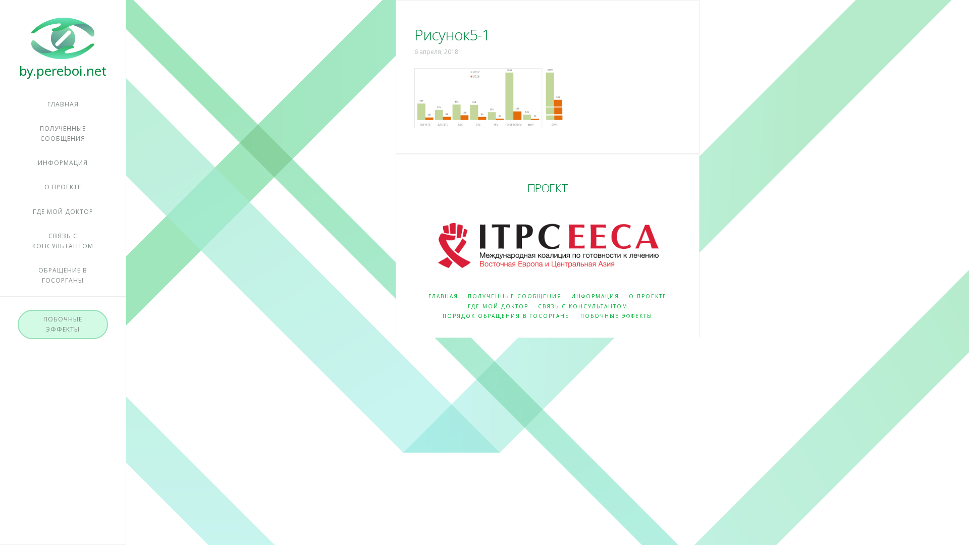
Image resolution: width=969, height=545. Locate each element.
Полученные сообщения (515, 296)
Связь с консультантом (583, 306)
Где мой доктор (498, 306)
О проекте (648, 296)
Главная (443, 296)
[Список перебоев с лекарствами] (63, 47)
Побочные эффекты (616, 316)
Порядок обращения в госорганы (507, 316)
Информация (595, 296)
